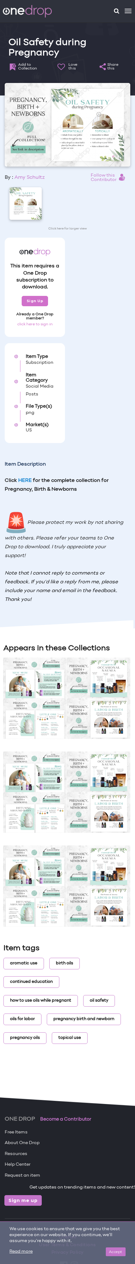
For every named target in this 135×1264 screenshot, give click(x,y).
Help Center (17, 1165)
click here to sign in (35, 324)
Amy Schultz (29, 177)
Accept (115, 1251)
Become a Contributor (65, 1119)
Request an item (22, 1176)
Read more (21, 1252)
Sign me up (23, 1200)
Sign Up (35, 301)
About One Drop (22, 1143)
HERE (25, 480)
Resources (16, 1154)
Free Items (16, 1132)
